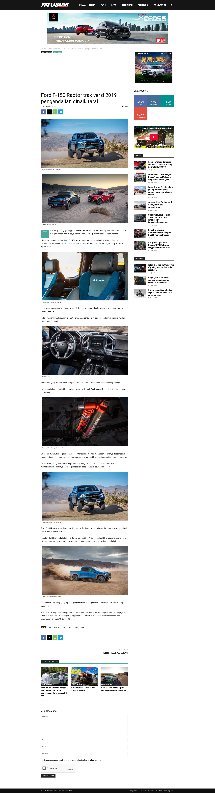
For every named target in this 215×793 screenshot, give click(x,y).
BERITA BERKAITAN (50, 662)
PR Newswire (160, 5)
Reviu (114, 5)
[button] (171, 5)
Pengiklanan (133, 791)
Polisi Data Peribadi (146, 791)
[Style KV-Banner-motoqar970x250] (107, 43)
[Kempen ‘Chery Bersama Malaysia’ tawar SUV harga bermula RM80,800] (140, 165)
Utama (82, 5)
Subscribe (140, 108)
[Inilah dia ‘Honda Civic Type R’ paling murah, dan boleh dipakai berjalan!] (140, 268)
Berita (92, 5)
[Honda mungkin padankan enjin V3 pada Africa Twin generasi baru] (140, 293)
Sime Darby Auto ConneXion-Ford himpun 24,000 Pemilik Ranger (159, 232)
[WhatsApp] (55, 111)
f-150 (49, 627)
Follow (154, 96)
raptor (76, 627)
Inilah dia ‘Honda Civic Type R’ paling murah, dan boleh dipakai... (161, 267)
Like (140, 96)
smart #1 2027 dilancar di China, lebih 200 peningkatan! (160, 204)
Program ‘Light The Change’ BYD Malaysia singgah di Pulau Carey (159, 245)
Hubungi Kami (169, 791)
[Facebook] (43, 111)
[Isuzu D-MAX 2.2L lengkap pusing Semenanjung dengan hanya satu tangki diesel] (140, 190)
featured (56, 627)
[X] (49, 111)
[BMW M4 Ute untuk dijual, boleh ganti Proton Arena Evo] (114, 676)
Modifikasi (127, 5)
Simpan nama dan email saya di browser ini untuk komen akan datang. (72, 760)
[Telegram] (60, 111)
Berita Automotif (54, 49)
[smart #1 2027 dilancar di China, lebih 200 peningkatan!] (140, 205)
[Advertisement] (84, 72)
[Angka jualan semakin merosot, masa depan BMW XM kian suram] (140, 280)
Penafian (159, 791)
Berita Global (58, 52)
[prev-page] (42, 700)
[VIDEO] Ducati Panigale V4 (115, 653)
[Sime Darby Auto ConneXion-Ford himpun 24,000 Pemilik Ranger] (140, 233)
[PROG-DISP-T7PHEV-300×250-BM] (153, 82)
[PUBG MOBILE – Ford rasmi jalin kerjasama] (84, 676)
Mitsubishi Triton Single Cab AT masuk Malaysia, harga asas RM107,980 (159, 177)
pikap (69, 627)
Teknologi (143, 5)
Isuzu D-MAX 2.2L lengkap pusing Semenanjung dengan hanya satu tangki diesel (160, 191)
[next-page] (46, 700)
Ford (66, 240)
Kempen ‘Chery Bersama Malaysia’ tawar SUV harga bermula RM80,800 (160, 164)
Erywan (47, 106)
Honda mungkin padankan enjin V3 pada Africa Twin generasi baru (160, 292)
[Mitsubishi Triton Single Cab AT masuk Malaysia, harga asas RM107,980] (140, 177)
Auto (103, 5)
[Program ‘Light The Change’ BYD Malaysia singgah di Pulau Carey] (140, 245)
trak (82, 627)
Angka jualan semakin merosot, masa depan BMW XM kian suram (158, 280)
